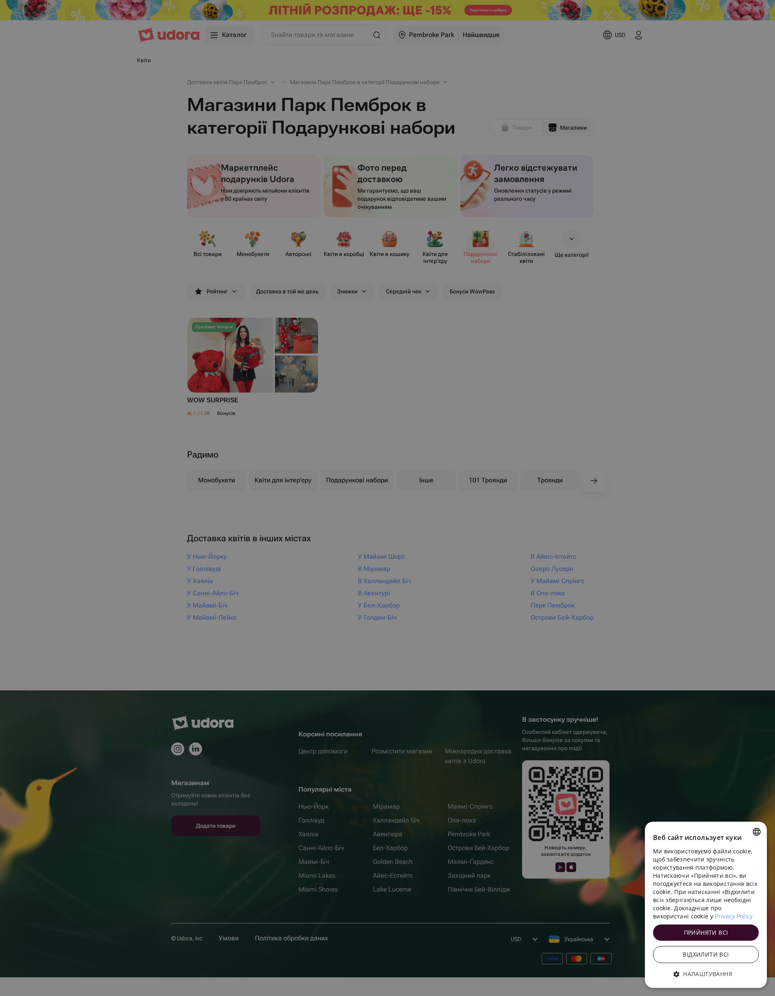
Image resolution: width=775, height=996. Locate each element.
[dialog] (706, 905)
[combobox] (757, 832)
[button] (706, 974)
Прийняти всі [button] (706, 932)
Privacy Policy (734, 916)
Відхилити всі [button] (706, 954)
